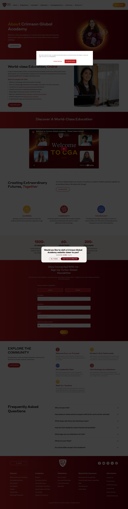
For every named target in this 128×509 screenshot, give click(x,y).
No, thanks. (54, 259)
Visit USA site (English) (70, 259)
